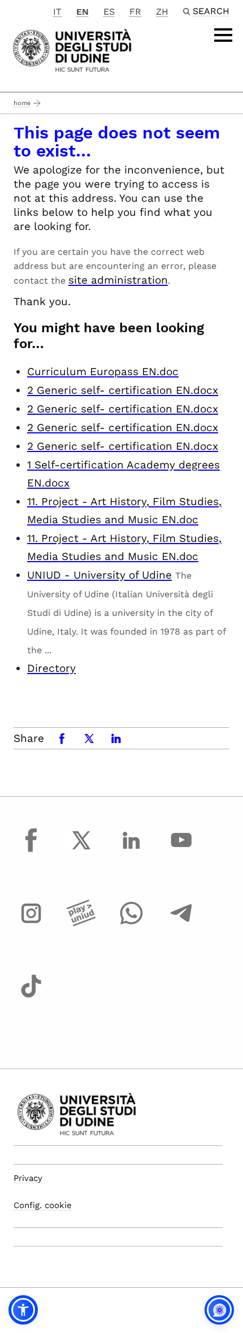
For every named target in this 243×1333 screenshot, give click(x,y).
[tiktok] (31, 996)
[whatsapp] (131, 924)
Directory (51, 668)
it (57, 11)
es (109, 11)
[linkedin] (131, 850)
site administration (118, 279)
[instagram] (31, 924)
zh (162, 11)
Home (22, 103)
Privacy (28, 1178)
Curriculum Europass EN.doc (103, 371)
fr (135, 11)
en (82, 11)
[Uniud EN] (72, 49)
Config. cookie (43, 1205)
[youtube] (181, 850)
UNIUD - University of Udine (99, 574)
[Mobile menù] (223, 35)
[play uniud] (81, 924)
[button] (23, 1310)
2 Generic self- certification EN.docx (122, 390)
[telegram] (181, 924)
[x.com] (81, 850)
